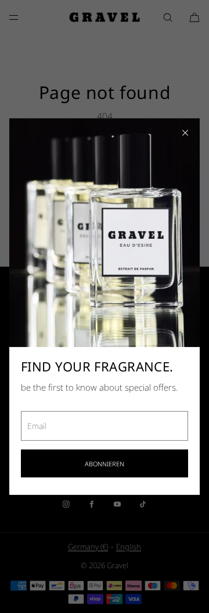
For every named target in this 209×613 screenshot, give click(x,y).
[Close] (185, 132)
